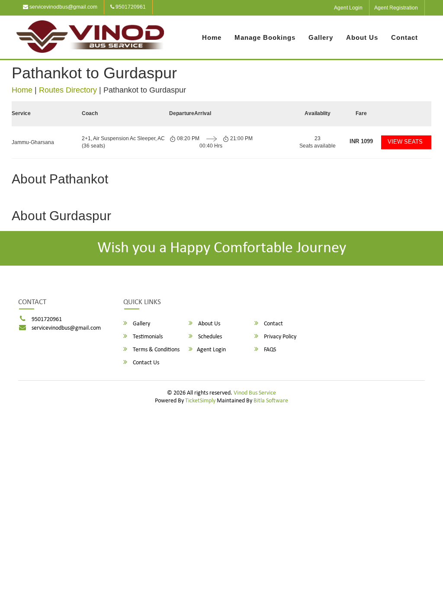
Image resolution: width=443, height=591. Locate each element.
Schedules (209, 337)
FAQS (269, 350)
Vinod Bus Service (255, 393)
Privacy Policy (279, 337)
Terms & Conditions (156, 350)
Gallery (320, 37)
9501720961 (130, 7)
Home (212, 37)
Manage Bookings (264, 37)
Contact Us (145, 363)
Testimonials (147, 337)
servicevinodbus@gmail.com (62, 7)
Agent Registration (396, 8)
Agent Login (348, 8)
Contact (404, 37)
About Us (362, 37)
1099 (361, 141)
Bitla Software (271, 401)
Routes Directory (68, 90)
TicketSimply (200, 401)
